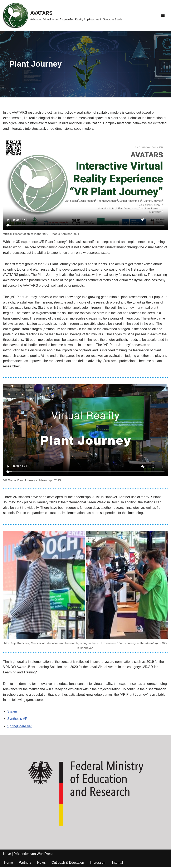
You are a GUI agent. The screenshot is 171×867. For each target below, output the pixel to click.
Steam (12, 711)
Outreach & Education (68, 862)
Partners (25, 862)
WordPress (45, 854)
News (41, 862)
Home (8, 862)
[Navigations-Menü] (163, 15)
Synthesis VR (17, 718)
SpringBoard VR (19, 726)
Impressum (98, 862)
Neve (7, 854)
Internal (117, 862)
